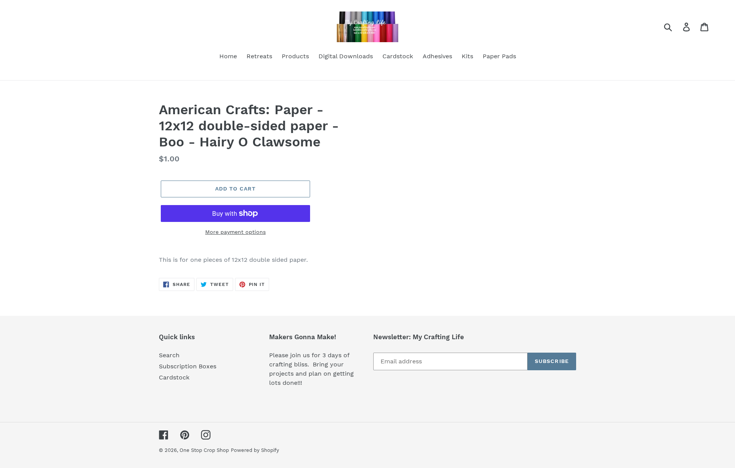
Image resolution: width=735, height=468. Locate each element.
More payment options (235, 232)
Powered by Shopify (255, 450)
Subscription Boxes (187, 366)
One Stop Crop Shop (204, 450)
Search (169, 355)
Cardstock (174, 377)
